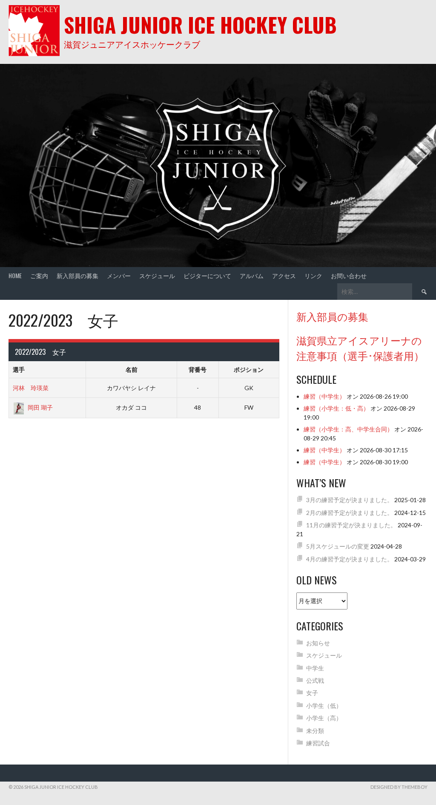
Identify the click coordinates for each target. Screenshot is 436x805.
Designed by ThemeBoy (398, 787)
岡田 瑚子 (40, 407)
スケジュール (157, 275)
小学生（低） (324, 705)
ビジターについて (207, 275)
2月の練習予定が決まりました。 (349, 512)
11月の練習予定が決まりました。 (351, 525)
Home (15, 275)
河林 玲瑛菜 (31, 387)
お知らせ (318, 643)
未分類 (315, 730)
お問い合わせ (349, 275)
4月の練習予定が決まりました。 (349, 559)
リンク (313, 275)
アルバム (252, 275)
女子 (312, 692)
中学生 (315, 668)
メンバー (119, 275)
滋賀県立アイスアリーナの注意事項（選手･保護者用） (360, 347)
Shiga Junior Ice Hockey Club (200, 24)
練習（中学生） (324, 396)
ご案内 (39, 275)
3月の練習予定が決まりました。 (349, 499)
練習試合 (318, 743)
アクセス (284, 275)
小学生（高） (324, 718)
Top (415, 784)
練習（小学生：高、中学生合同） (348, 429)
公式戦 (315, 680)
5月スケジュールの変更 (337, 546)
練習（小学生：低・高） (336, 408)
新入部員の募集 (77, 275)
